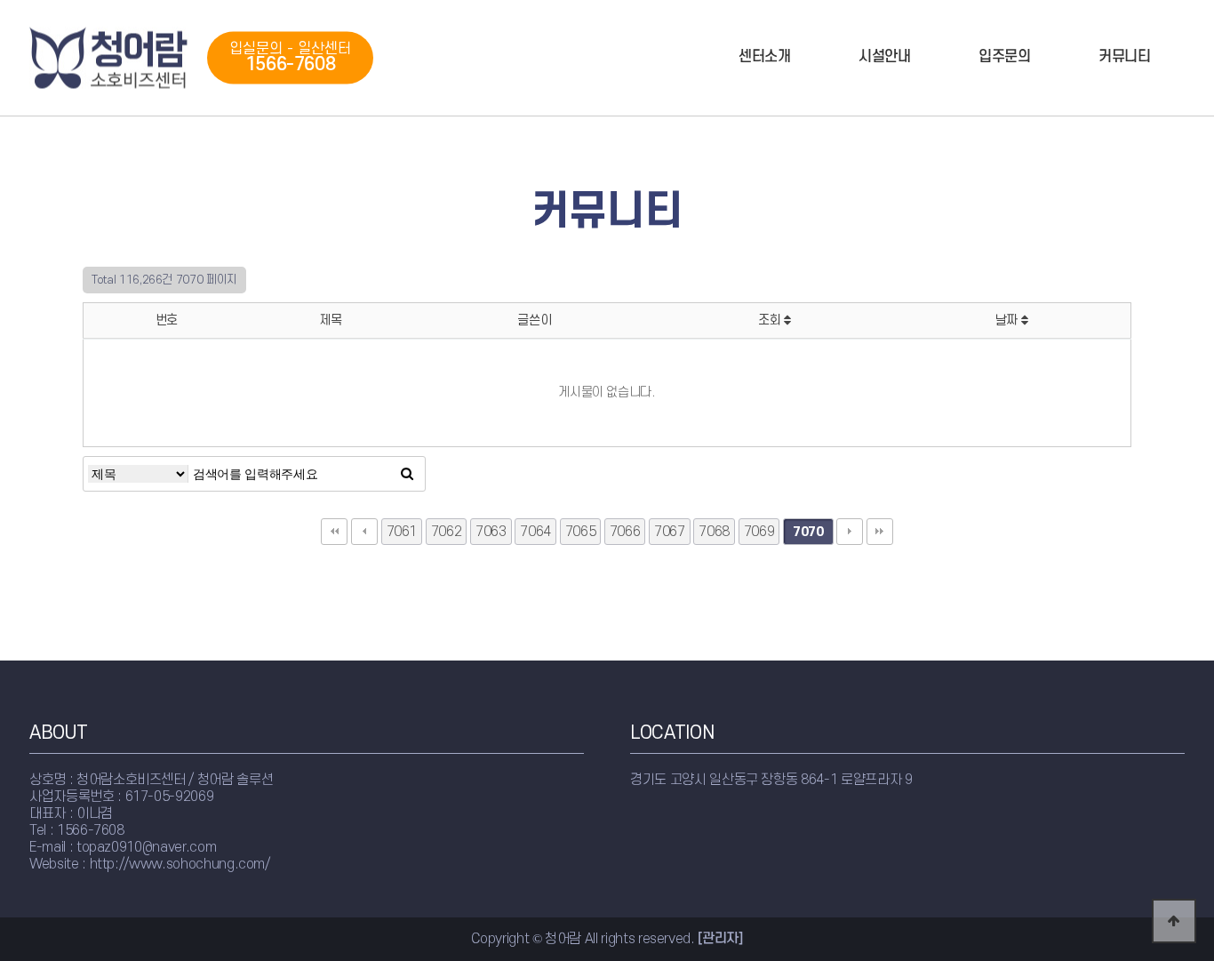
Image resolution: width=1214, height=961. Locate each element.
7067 (669, 532)
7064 (535, 532)
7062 (446, 532)
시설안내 (885, 57)
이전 (364, 531)
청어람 (109, 58)
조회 (771, 320)
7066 (625, 532)
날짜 (1008, 320)
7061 (402, 532)
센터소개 (765, 57)
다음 (849, 531)
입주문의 (1004, 57)
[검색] (407, 474)
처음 (334, 531)
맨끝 (880, 531)
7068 (714, 532)
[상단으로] (1174, 921)
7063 (491, 532)
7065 (580, 532)
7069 (759, 532)
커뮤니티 (1124, 57)
